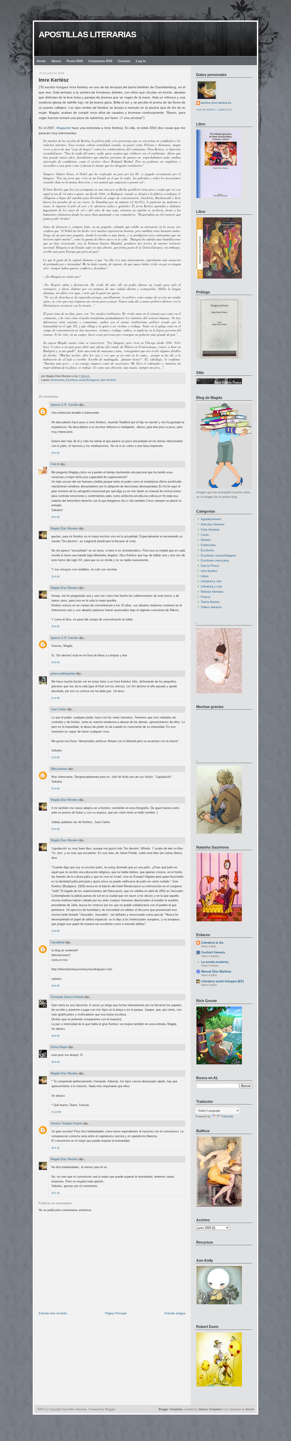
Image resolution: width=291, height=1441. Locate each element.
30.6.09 (55, 1062)
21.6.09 (55, 698)
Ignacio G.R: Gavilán (64, 404)
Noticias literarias (212, 591)
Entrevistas (58, 380)
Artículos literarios (213, 524)
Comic (205, 535)
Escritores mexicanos (215, 560)
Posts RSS (75, 61)
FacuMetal (58, 942)
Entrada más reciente (53, 1313)
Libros (205, 576)
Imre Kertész (54, 80)
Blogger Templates (170, 1409)
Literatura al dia (212, 942)
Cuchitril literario (213, 952)
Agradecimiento (211, 519)
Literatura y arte (211, 581)
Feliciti (55, 464)
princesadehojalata (63, 673)
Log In (141, 61)
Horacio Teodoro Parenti (66, 1123)
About (56, 61)
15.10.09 (56, 1112)
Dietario (206, 540)
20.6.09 (55, 452)
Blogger (110, 1409)
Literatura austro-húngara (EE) (222, 981)
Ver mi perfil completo (214, 109)
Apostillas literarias (87, 34)
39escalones (59, 769)
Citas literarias (210, 529)
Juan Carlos (58, 709)
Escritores (207, 550)
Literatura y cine (211, 586)
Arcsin (250, 1409)
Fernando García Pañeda (67, 997)
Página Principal (115, 1313)
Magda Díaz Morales (64, 528)
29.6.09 (55, 1035)
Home (41, 61)
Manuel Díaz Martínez (216, 971)
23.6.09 (55, 829)
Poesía (205, 597)
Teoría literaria (210, 602)
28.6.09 (55, 985)
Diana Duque (59, 1047)
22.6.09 (55, 788)
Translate (227, 1116)
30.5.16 (55, 1147)
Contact (124, 61)
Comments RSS (100, 61)
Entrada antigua (175, 1313)
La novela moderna (214, 962)
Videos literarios (211, 607)
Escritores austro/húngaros (82, 380)
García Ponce (210, 565)
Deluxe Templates (210, 1409)
